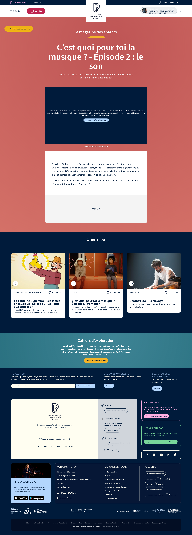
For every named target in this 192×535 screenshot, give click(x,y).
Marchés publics (76, 523)
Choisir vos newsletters (85, 386)
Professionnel (151, 479)
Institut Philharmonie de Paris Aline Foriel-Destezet (75, 479)
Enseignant (164, 479)
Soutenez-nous (20, 3)
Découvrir (109, 386)
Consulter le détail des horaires (116, 411)
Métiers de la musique (112, 483)
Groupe (160, 484)
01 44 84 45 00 (119, 423)
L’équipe (60, 483)
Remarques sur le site (141, 523)
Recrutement (97, 523)
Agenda (38, 11)
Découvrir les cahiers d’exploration (96, 360)
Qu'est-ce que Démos (64, 498)
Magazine (108, 476)
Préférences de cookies (111, 527)
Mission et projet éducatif (66, 476)
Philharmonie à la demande (114, 479)
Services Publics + (112, 523)
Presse (87, 523)
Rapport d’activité (63, 487)
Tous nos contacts (112, 430)
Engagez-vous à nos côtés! (159, 416)
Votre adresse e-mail (20, 386)
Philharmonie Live (111, 472)
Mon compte (169, 3)
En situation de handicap (155, 474)
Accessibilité (36, 3)
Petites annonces (111, 498)
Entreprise (172, 495)
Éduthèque (108, 495)
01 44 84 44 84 (116, 425)
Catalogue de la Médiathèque (115, 491)
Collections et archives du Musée (116, 487)
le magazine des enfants (96, 31)
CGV (27, 523)
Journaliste (150, 484)
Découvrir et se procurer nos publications (163, 442)
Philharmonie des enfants (20, 29)
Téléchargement (112, 450)
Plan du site (126, 523)
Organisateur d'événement (155, 495)
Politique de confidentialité (57, 523)
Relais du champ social (154, 490)
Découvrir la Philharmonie (66, 472)
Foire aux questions (159, 523)
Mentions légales (38, 523)
